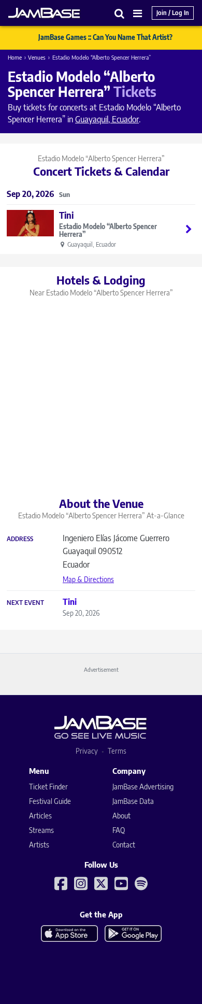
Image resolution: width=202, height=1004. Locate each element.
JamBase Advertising (143, 786)
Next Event (25, 603)
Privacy (87, 750)
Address (20, 539)
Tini (66, 215)
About (121, 815)
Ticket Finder (48, 786)
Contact (123, 844)
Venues (37, 57)
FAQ (118, 830)
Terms (117, 750)
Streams (41, 830)
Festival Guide (50, 801)
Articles (40, 815)
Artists (39, 844)
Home (15, 57)
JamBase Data (133, 801)
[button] (119, 13)
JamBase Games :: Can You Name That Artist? (105, 37)
